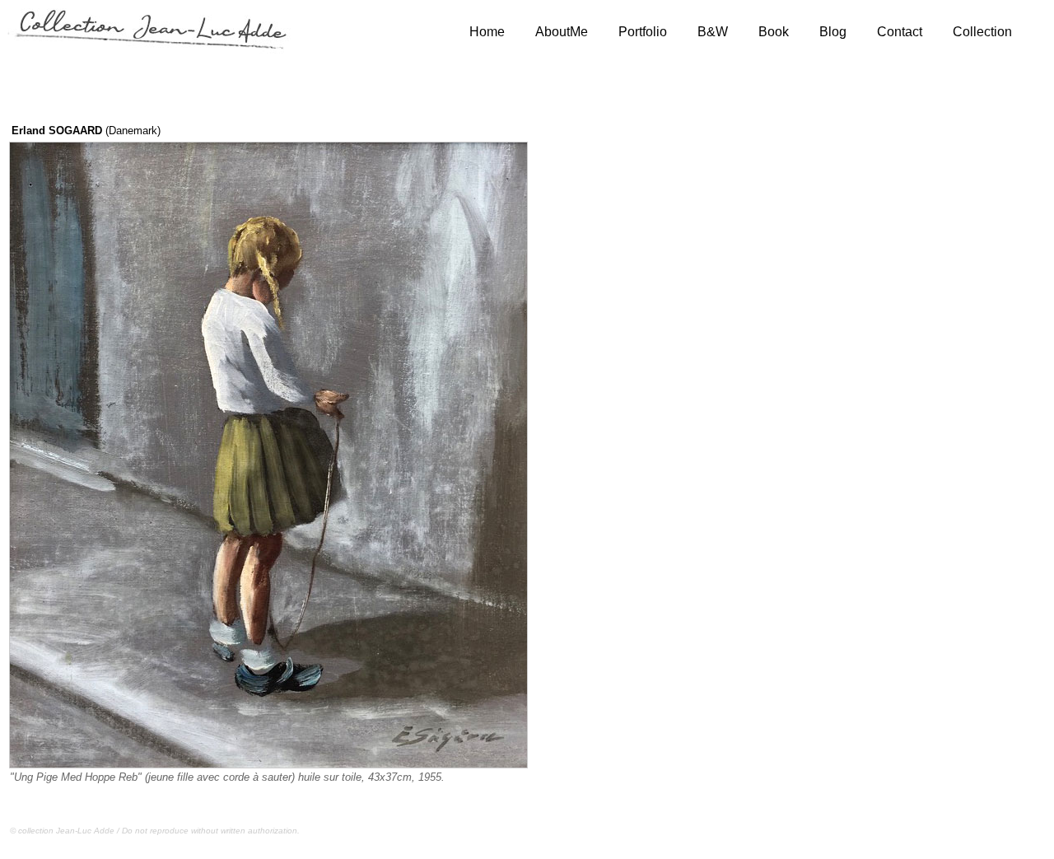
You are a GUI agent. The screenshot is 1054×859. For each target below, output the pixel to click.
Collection (982, 32)
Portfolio (642, 32)
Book (773, 32)
